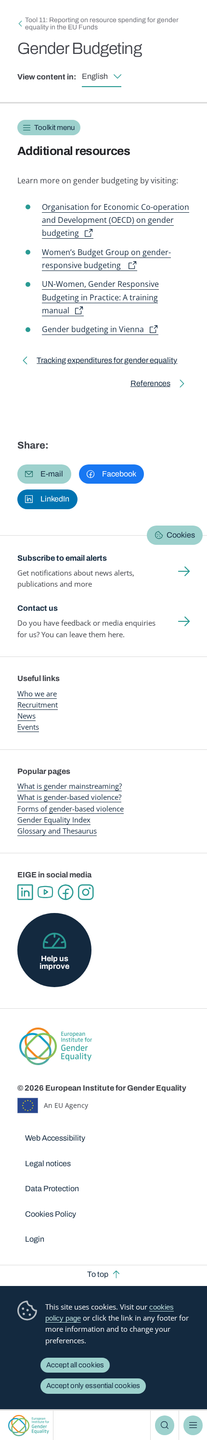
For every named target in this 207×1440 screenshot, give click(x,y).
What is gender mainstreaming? (69, 786)
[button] (44, 474)
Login (34, 1239)
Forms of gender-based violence (70, 808)
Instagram (85, 892)
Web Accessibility (55, 1138)
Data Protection (52, 1188)
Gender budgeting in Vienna (93, 329)
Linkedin (25, 892)
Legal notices (48, 1163)
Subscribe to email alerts (62, 558)
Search (164, 1425)
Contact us (37, 608)
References (150, 385)
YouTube (45, 892)
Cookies (181, 535)
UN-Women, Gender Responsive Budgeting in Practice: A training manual (100, 297)
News (26, 715)
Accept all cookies (75, 1365)
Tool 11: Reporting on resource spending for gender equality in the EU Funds (102, 23)
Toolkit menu (54, 127)
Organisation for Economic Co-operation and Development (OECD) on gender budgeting (115, 220)
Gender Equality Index (54, 819)
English (95, 76)
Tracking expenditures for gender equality (107, 362)
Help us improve (54, 962)
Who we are (37, 693)
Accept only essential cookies (93, 1385)
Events (28, 727)
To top (97, 1274)
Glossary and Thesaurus (57, 831)
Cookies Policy (50, 1214)
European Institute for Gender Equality (28, 1425)
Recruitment (37, 704)
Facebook (65, 892)
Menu (193, 1425)
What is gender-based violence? (69, 797)
